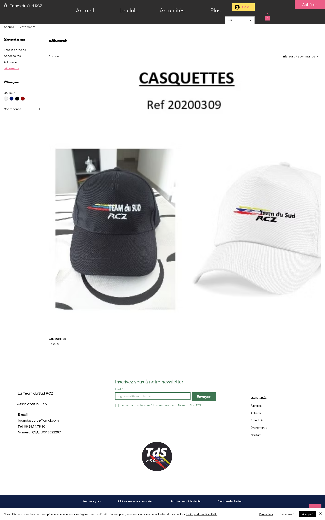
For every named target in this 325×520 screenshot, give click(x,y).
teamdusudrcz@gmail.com (38, 420)
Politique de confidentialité (201, 514)
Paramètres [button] (266, 514)
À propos (256, 406)
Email (119, 389)
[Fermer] (320, 514)
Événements (259, 427)
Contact (256, 435)
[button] (267, 16)
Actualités (257, 420)
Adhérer (256, 413)
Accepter (307, 514)
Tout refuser (286, 514)
